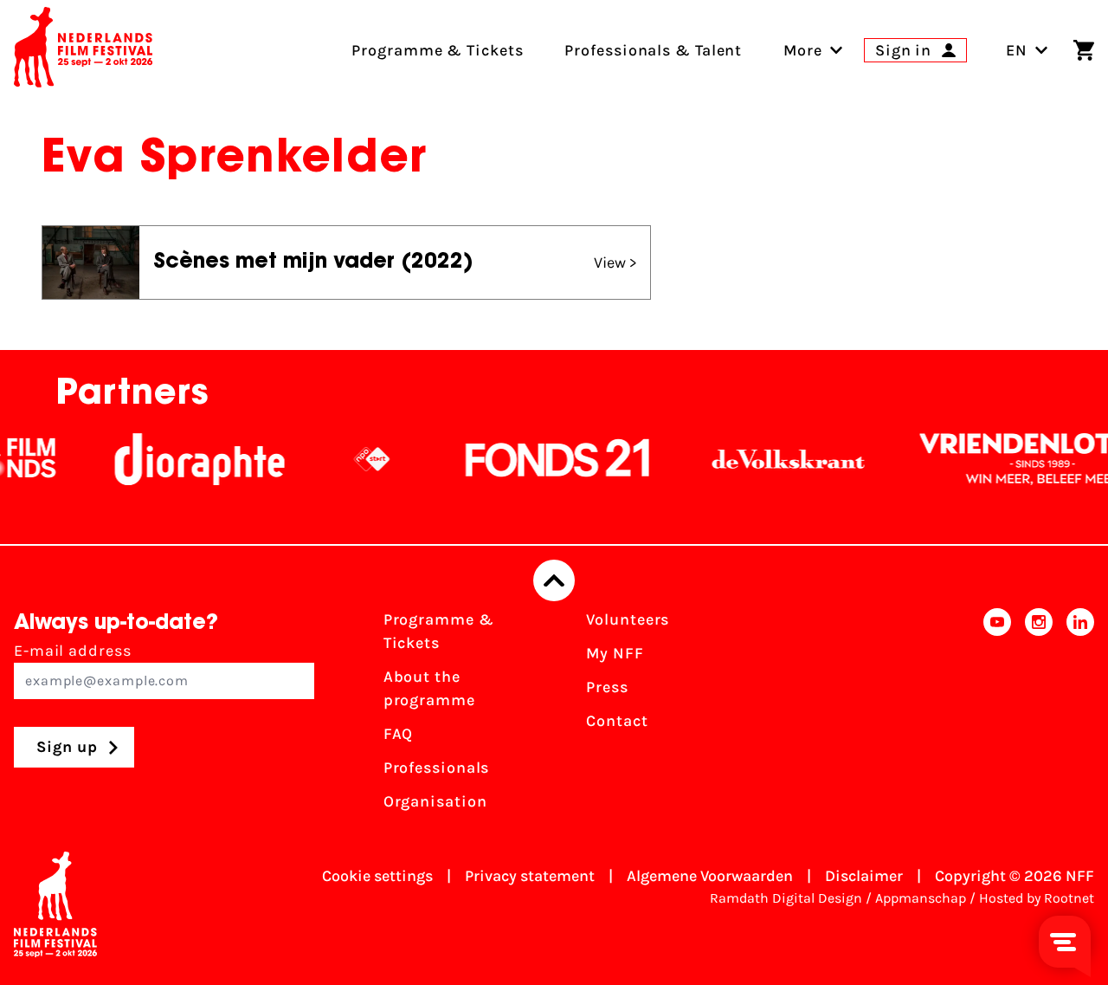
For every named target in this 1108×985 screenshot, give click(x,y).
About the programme (429, 688)
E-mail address (73, 650)
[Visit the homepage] (83, 50)
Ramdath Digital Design (786, 898)
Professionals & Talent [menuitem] (653, 50)
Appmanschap (920, 898)
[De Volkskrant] (776, 459)
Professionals (436, 767)
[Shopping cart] (1083, 50)
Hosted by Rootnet (1036, 898)
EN (1016, 50)
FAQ (398, 733)
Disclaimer (864, 875)
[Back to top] (554, 580)
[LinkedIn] (1080, 716)
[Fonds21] (546, 459)
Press (607, 687)
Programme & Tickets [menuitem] (437, 50)
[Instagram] (1039, 716)
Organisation (435, 801)
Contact (616, 720)
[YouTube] (997, 716)
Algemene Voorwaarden (710, 875)
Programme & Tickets (438, 631)
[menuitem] (803, 50)
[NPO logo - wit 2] (360, 459)
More (802, 50)
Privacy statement (530, 875)
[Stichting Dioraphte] (188, 459)
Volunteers (627, 619)
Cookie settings (377, 875)
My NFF (614, 653)
